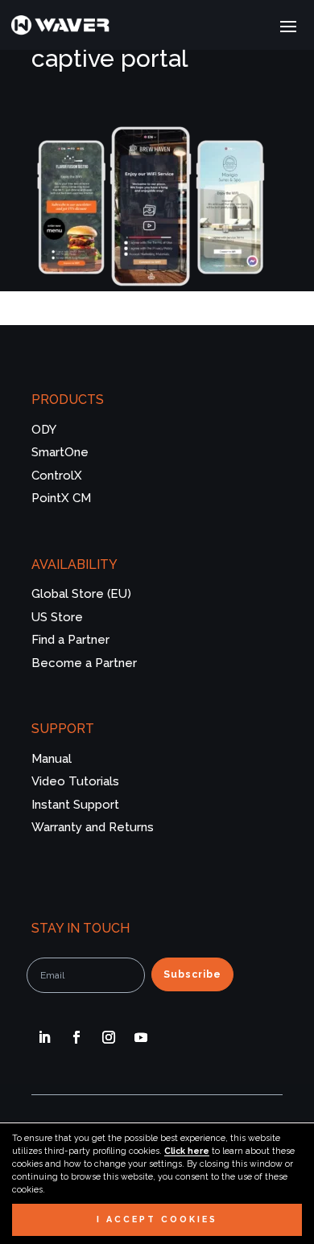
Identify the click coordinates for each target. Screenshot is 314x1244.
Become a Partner (84, 663)
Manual (51, 759)
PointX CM (61, 498)
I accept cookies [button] (157, 1219)
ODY (43, 429)
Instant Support (75, 804)
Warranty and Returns (92, 827)
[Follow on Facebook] (76, 1037)
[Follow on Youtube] (141, 1037)
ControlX (56, 475)
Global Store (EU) (81, 594)
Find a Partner (70, 639)
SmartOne (60, 452)
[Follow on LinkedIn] (44, 1037)
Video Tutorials (75, 781)
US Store (57, 617)
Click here (186, 1150)
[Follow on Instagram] (109, 1037)
